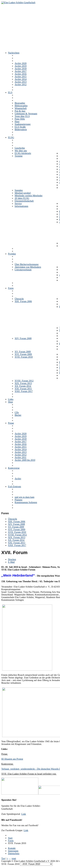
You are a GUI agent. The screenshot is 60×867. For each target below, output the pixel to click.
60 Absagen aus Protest (12, 759)
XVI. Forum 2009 (16, 529)
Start (10, 838)
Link (23, 814)
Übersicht (12, 519)
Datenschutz (13, 853)
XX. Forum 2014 (16, 540)
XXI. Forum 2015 (16, 543)
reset (14, 858)
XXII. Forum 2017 (17, 545)
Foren (11, 840)
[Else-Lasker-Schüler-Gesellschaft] (18, 2)
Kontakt (12, 848)
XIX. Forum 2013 (16, 537)
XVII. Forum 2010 (17, 532)
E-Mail (11, 562)
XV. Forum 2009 (16, 527)
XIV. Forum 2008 (16, 524)
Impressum (13, 851)
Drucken (12, 559)
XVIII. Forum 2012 (17, 535)
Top (3, 858)
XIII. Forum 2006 (16, 521)
